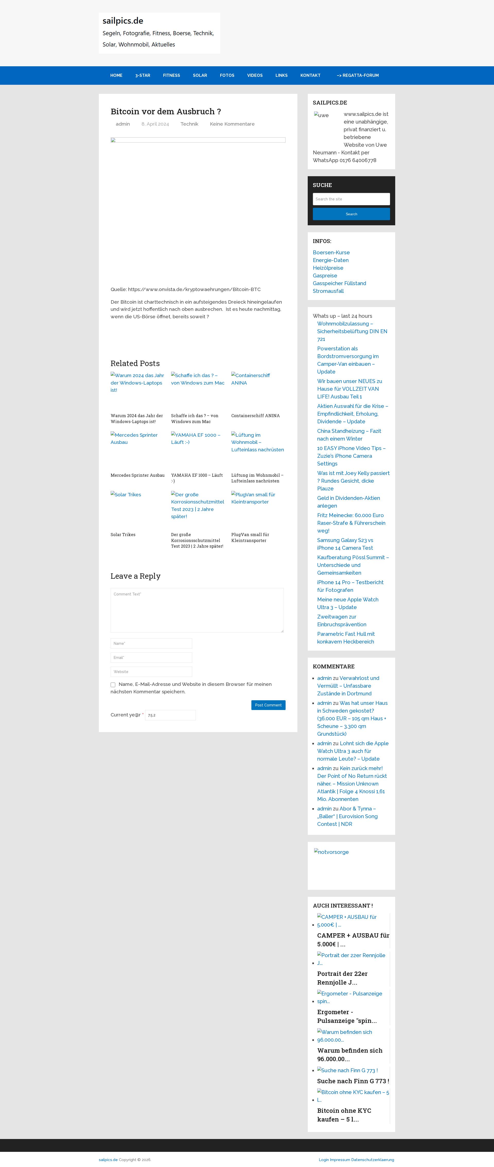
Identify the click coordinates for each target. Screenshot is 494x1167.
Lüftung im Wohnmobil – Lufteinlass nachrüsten (257, 477)
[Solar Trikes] (138, 510)
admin (123, 124)
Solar (200, 75)
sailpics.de (108, 1159)
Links (282, 75)
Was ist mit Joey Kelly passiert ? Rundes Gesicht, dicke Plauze (353, 481)
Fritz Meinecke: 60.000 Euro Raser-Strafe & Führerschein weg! (351, 523)
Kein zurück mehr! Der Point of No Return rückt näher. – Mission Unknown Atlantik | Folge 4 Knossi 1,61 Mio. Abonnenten (352, 783)
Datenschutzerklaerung (372, 1159)
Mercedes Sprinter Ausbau (138, 475)
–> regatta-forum (358, 75)
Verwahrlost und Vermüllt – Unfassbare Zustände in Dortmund (348, 686)
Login (324, 1159)
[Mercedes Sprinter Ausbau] (138, 450)
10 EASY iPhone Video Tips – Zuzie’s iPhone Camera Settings (351, 456)
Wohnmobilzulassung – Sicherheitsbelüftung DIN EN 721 (352, 331)
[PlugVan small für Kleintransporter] (258, 510)
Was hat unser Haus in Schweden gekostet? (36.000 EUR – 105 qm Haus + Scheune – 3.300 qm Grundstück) (352, 718)
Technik (189, 124)
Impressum (340, 1159)
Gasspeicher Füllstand (339, 283)
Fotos (227, 75)
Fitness (171, 75)
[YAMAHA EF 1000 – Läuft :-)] (198, 450)
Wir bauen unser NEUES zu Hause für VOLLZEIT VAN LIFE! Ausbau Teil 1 (349, 389)
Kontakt (311, 75)
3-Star (142, 75)
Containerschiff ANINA (255, 415)
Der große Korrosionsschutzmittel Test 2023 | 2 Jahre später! (197, 540)
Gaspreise (325, 276)
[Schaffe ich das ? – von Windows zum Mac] (198, 391)
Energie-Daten (331, 260)
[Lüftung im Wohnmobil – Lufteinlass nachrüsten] (258, 450)
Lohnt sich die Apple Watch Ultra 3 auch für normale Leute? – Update (353, 751)
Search (351, 214)
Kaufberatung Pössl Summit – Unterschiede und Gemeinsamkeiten (353, 565)
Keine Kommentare (232, 124)
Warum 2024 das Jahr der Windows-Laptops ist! (137, 418)
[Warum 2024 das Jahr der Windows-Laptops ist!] (138, 391)
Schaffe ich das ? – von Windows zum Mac (194, 418)
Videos (255, 75)
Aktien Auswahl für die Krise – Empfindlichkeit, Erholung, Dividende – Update (352, 414)
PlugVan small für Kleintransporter (250, 537)
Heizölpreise (328, 268)
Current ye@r (127, 714)
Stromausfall (328, 291)
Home (115, 75)
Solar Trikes (123, 534)
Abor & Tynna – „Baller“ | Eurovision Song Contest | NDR (347, 816)
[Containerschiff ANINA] (258, 391)
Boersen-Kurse (331, 252)
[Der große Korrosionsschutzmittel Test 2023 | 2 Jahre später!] (198, 510)
